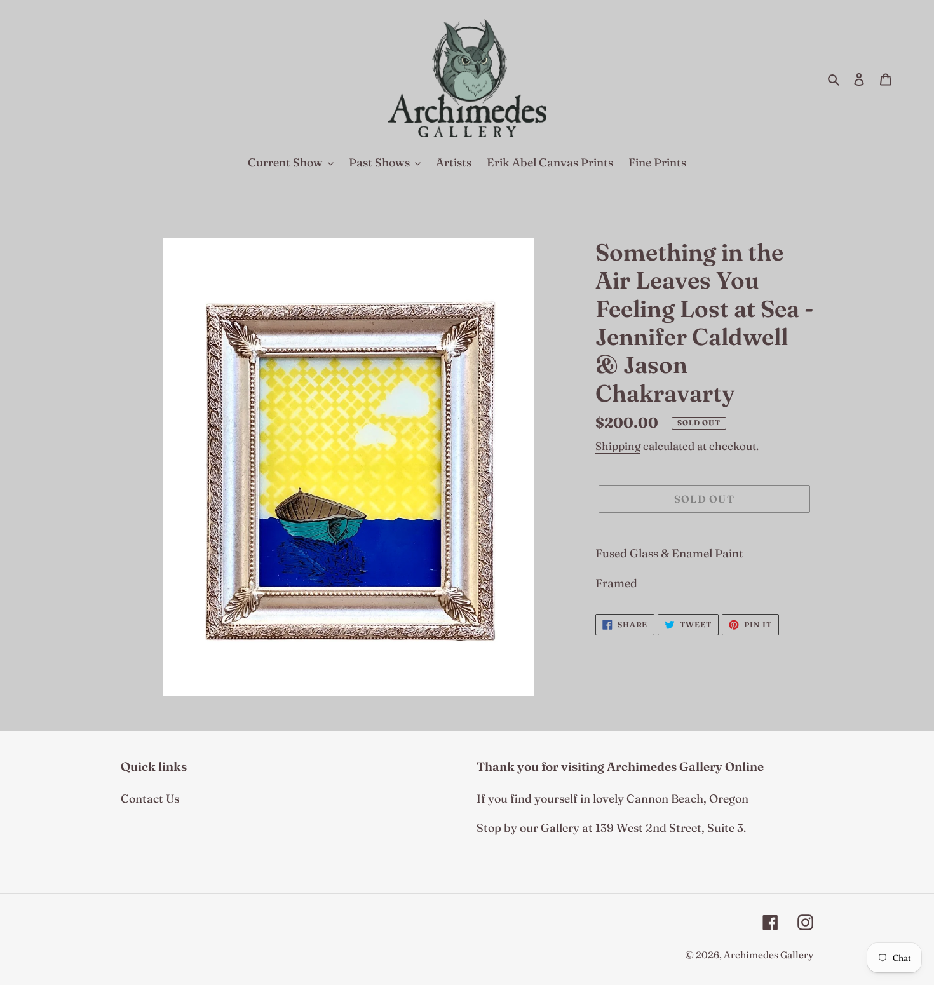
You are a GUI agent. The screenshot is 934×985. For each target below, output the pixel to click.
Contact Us (150, 798)
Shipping (617, 445)
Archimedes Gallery (768, 955)
